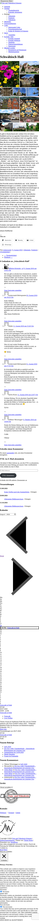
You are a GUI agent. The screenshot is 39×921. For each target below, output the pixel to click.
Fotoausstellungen (10, 23)
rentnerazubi (7, 250)
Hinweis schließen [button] (6, 852)
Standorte (11, 42)
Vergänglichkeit (10, 255)
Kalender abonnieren (15, 12)
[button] (9, 74)
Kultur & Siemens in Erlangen (18, 31)
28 (1, 625)
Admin (18, 813)
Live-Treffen (8, 718)
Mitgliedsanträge (13, 52)
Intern (6, 33)
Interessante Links (14, 27)
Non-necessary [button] (5, 905)
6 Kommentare (5, 252)
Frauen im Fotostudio (11, 756)
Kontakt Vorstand (14, 38)
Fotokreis (11, 18)
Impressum (11, 46)
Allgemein (11, 16)
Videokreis (11, 20)
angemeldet (10, 453)
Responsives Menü (6, 1)
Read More (3, 850)
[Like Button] (5, 287)
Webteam (3, 813)
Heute (2, 556)
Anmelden (11, 35)
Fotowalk (7, 716)
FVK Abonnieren (8, 475)
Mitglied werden (9, 48)
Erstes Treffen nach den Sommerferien (16, 492)
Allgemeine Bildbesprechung (13, 499)
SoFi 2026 (7, 747)
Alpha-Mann (8, 770)
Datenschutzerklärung (15, 44)
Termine (7, 8)
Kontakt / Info (8, 37)
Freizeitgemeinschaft (15, 29)
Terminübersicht (13, 10)
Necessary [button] (3, 889)
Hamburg (8, 257)
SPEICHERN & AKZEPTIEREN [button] (11, 920)
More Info (3, 729)
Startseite (7, 7)
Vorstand (11, 813)
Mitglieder (7, 22)
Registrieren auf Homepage (17, 50)
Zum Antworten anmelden (12, 290)
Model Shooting (9, 754)
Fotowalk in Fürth (13, 628)
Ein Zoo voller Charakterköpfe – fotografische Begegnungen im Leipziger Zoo (19, 749)
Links (6, 25)
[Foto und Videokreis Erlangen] (10, 3)
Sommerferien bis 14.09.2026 (14, 752)
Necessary (5, 891)
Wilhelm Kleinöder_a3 (16, 268)
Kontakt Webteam (14, 40)
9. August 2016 (17, 250)
